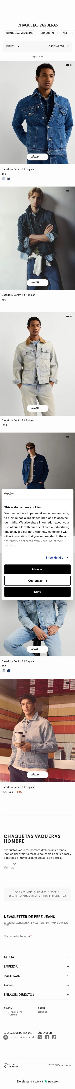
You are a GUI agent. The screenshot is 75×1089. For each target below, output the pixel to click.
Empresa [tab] (11, 966)
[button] (37, 112)
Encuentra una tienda (22, 1037)
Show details (54, 557)
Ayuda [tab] (9, 957)
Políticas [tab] (12, 976)
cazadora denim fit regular (18, 169)
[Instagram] (40, 1037)
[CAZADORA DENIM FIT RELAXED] (37, 364)
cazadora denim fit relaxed (18, 420)
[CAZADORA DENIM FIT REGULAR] (37, 112)
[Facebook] (47, 1037)
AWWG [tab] (9, 985)
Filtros (10, 47)
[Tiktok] (54, 1037)
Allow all (37, 569)
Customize (35, 580)
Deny (37, 592)
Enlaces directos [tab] (19, 994)
